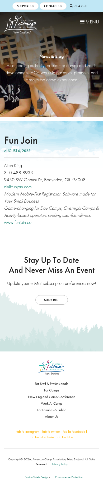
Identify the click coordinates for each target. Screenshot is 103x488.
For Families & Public (51, 409)
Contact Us (53, 6)
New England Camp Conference (51, 396)
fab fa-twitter (51, 431)
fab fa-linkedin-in (42, 437)
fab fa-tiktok (65, 437)
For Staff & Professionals (51, 383)
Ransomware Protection (68, 477)
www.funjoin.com (19, 222)
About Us (51, 416)
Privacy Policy (60, 464)
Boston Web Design (36, 477)
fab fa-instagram (27, 431)
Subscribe (51, 300)
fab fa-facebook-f (75, 431)
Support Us (25, 6)
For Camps (51, 390)
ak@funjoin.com (18, 187)
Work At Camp (51, 403)
